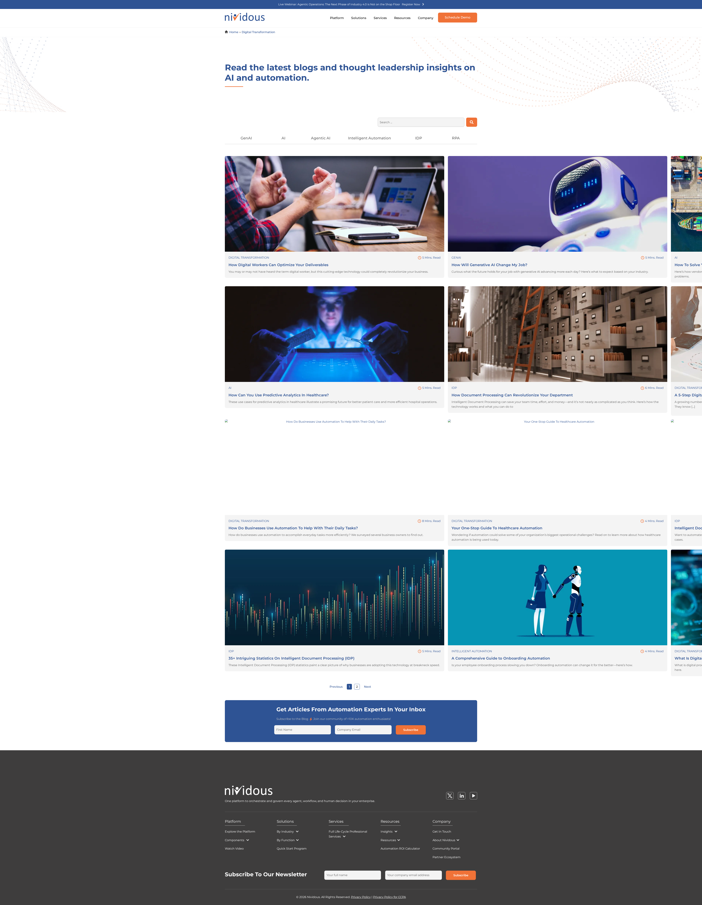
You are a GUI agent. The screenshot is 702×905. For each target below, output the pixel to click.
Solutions (358, 18)
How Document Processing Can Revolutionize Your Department (512, 395)
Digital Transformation (249, 257)
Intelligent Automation (472, 651)
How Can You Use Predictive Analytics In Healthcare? (279, 395)
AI (676, 257)
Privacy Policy (361, 897)
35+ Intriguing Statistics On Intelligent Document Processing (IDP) (291, 658)
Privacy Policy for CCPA (389, 897)
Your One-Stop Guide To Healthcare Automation (497, 528)
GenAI (456, 257)
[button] (347, 26)
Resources (402, 18)
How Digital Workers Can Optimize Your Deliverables (278, 265)
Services (380, 18)
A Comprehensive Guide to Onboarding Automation (501, 658)
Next (367, 686)
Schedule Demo (457, 17)
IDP (454, 388)
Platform (337, 18)
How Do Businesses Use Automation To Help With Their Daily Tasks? (293, 528)
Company (425, 18)
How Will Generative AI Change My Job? (489, 265)
